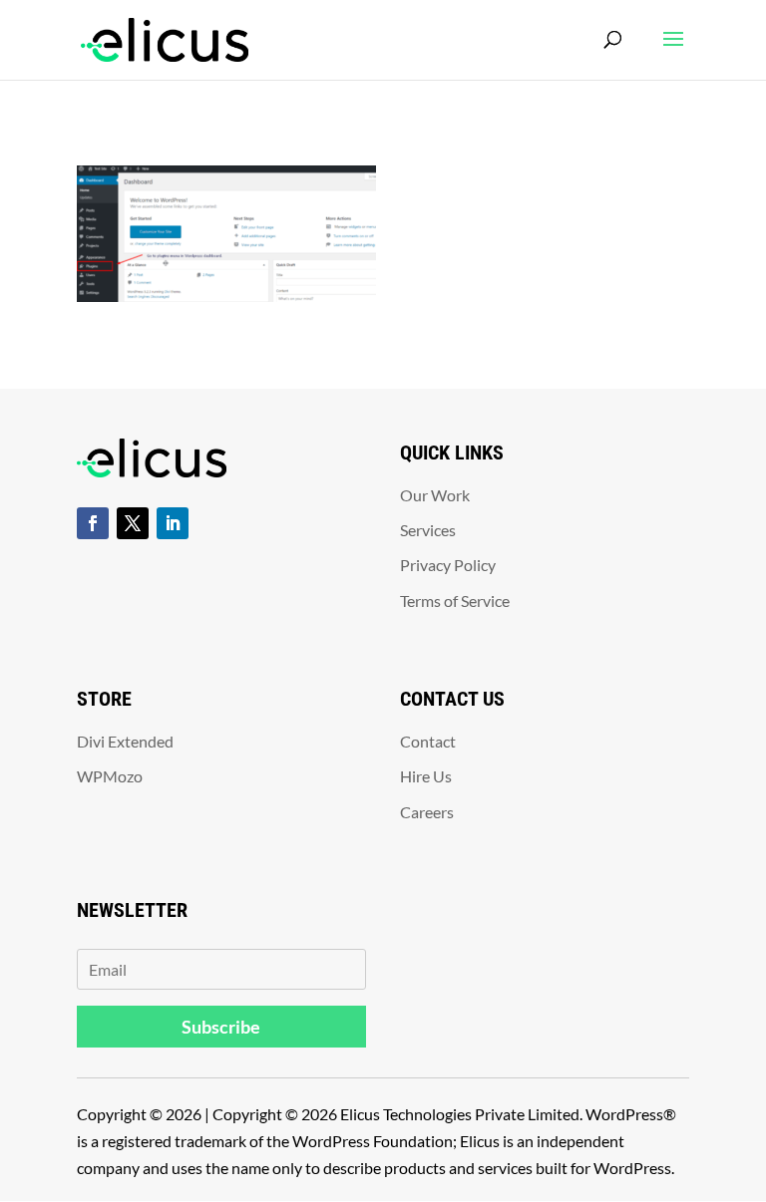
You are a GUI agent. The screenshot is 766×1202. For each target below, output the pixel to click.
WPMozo (110, 775)
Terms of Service (455, 600)
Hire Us (426, 775)
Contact (428, 741)
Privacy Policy (448, 564)
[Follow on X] (133, 523)
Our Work (435, 494)
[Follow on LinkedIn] (173, 523)
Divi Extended (125, 741)
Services (428, 529)
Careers (427, 811)
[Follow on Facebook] (93, 523)
